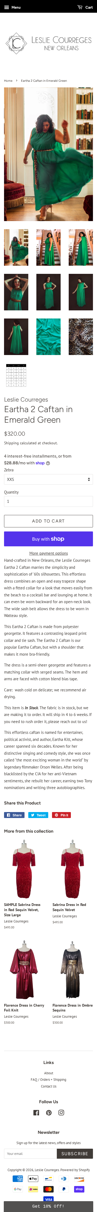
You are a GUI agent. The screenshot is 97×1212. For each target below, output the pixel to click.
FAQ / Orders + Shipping (48, 1079)
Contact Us (48, 1086)
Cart (89, 7)
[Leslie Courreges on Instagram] (61, 1114)
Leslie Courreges (47, 1170)
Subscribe (74, 1153)
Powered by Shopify (75, 1170)
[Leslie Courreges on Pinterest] (49, 1114)
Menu (16, 7)
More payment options (48, 553)
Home (8, 81)
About (48, 1073)
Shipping (11, 443)
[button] (48, 1206)
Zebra (8, 469)
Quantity (11, 492)
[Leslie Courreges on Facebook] (36, 1114)
